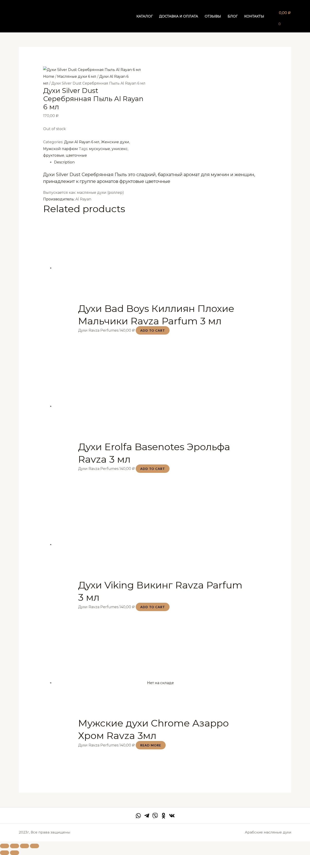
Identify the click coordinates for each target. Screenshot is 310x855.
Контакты (254, 16)
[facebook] (138, 816)
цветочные (76, 155)
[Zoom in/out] (34, 846)
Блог (233, 16)
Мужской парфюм (60, 149)
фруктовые (53, 155)
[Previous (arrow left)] (4, 852)
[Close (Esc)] (4, 846)
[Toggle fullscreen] (24, 846)
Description (64, 162)
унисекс (120, 149)
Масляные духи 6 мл (76, 76)
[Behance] (163, 816)
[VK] (172, 816)
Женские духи (115, 142)
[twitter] (155, 816)
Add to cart (152, 330)
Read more (150, 745)
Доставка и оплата (178, 16)
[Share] (14, 846)
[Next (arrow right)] (14, 852)
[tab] (160, 162)
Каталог (144, 16)
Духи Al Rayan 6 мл (81, 142)
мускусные (99, 149)
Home (48, 76)
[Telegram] (147, 816)
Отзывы (213, 16)
